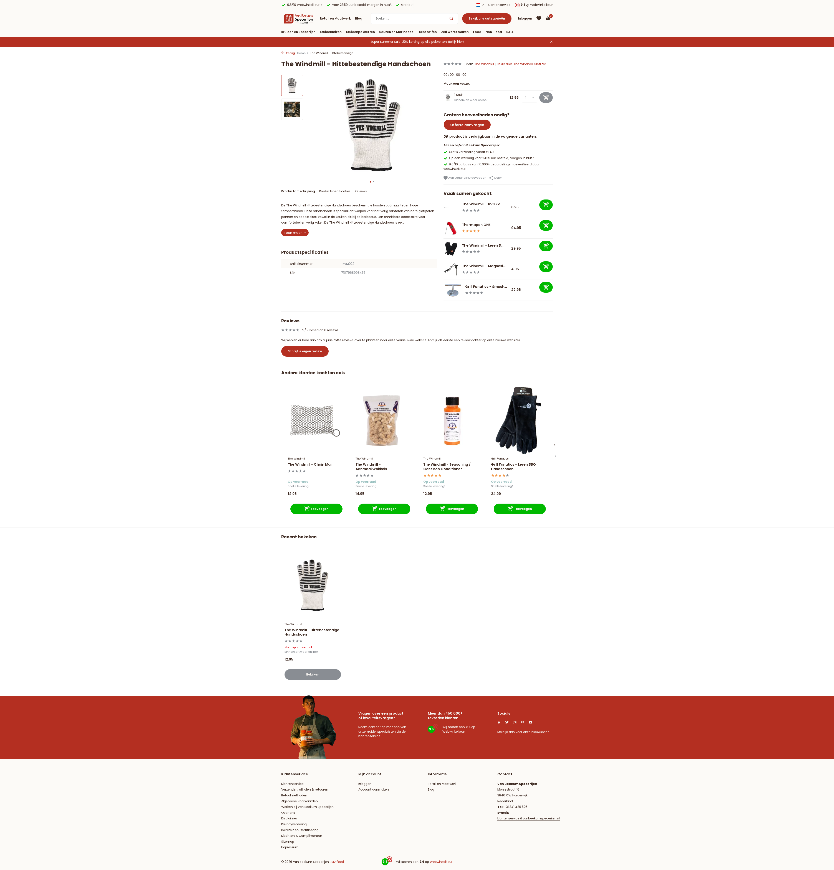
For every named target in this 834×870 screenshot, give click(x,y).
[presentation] (555, 456)
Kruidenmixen (331, 32)
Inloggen (364, 784)
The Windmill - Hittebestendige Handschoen (312, 632)
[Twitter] (507, 722)
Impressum (289, 847)
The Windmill (484, 64)
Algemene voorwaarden (299, 801)
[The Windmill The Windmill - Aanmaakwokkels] (383, 420)
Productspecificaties (335, 191)
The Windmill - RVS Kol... (483, 204)
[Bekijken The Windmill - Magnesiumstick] (451, 269)
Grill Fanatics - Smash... (486, 286)
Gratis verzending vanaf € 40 (471, 152)
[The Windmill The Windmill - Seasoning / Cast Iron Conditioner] (450, 420)
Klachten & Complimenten (301, 836)
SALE (509, 32)
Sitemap (287, 841)
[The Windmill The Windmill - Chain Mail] (315, 420)
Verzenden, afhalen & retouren (304, 789)
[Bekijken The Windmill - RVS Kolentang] (451, 207)
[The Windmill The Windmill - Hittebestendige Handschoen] (313, 585)
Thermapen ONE (476, 224)
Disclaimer (289, 818)
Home (301, 53)
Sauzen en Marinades (396, 32)
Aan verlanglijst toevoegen (467, 178)
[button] (370, 182)
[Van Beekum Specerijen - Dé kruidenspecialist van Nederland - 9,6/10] (298, 18)
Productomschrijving (298, 191)
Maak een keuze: (456, 83)
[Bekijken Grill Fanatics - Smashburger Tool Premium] (452, 289)
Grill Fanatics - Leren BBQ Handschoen (513, 466)
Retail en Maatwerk (335, 18)
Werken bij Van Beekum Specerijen (307, 807)
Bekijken (312, 674)
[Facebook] (499, 722)
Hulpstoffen (427, 32)
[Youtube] (530, 722)
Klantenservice (499, 5)
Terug (290, 53)
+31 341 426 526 (515, 807)
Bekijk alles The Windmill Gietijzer (521, 64)
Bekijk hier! (456, 42)
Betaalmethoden (294, 795)
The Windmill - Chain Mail (310, 464)
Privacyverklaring (294, 824)
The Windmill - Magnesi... (484, 266)
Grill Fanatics (500, 458)
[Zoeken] (451, 18)
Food (477, 32)
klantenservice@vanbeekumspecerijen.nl (528, 818)
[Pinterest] (522, 722)
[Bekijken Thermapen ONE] (451, 228)
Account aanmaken (373, 789)
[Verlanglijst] (538, 18)
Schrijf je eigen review (305, 351)
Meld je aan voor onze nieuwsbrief (523, 732)
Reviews (361, 191)
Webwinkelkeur (541, 5)
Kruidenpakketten (360, 32)
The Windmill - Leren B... (482, 245)
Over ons (288, 813)
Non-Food (494, 32)
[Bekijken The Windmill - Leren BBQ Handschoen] (451, 248)
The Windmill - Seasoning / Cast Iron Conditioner (447, 466)
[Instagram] (514, 722)
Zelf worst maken (455, 32)
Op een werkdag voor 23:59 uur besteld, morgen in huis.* (491, 158)
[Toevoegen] (546, 204)
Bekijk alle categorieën (487, 18)
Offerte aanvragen (467, 124)
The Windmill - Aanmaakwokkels (371, 466)
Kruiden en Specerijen (298, 32)
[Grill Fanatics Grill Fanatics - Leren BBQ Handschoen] (518, 420)
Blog (358, 18)
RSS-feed (337, 862)
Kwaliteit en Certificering (299, 830)
